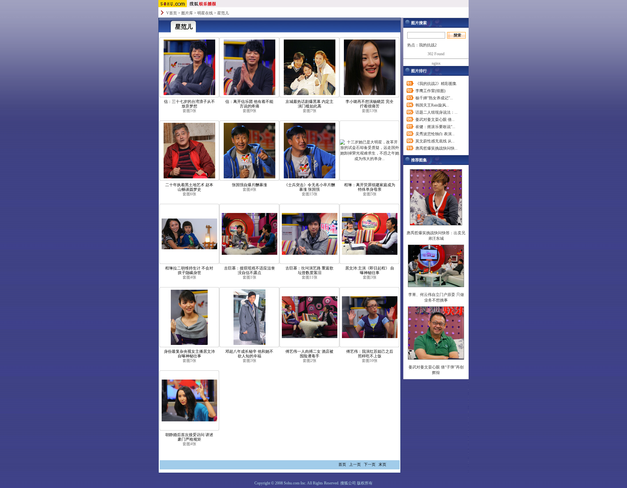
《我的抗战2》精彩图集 (436, 83)
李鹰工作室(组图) (430, 91)
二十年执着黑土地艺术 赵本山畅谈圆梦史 (189, 187)
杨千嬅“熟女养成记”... (434, 98)
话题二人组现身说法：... (436, 112)
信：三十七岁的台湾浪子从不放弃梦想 (189, 103)
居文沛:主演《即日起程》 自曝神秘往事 (369, 270)
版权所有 (365, 483)
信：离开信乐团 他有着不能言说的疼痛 (249, 103)
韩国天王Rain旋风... (432, 105)
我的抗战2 (428, 45)
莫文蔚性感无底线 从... (435, 141)
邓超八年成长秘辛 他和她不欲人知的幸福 (249, 353)
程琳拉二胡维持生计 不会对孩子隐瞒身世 (189, 270)
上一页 (355, 464)
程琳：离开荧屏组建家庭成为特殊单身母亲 (369, 187)
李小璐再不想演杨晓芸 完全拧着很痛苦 (370, 103)
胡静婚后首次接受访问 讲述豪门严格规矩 (189, 437)
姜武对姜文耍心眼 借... (435, 119)
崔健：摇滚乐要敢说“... (435, 126)
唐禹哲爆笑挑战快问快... (436, 148)
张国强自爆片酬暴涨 (249, 185)
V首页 (171, 13)
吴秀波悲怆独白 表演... (435, 134)
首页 (342, 464)
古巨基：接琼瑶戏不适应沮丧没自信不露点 (249, 270)
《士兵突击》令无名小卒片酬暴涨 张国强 (309, 187)
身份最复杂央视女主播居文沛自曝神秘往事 (189, 353)
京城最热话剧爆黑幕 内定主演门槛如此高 (309, 103)
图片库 (187, 13)
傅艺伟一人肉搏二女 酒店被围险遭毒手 (309, 353)
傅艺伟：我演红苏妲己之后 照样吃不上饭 (369, 353)
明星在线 (205, 13)
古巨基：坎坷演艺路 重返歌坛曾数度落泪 (309, 270)
